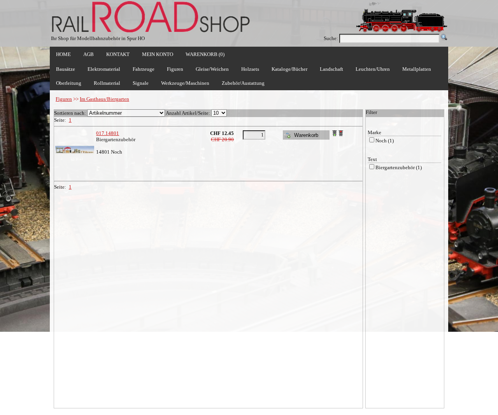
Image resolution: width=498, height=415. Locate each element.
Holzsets (250, 69)
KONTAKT (118, 54)
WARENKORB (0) (205, 54)
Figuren (64, 99)
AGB (88, 54)
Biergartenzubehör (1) (398, 167)
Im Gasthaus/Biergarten (104, 99)
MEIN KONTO (157, 54)
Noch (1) (384, 141)
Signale (141, 83)
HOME (63, 54)
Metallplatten (416, 69)
